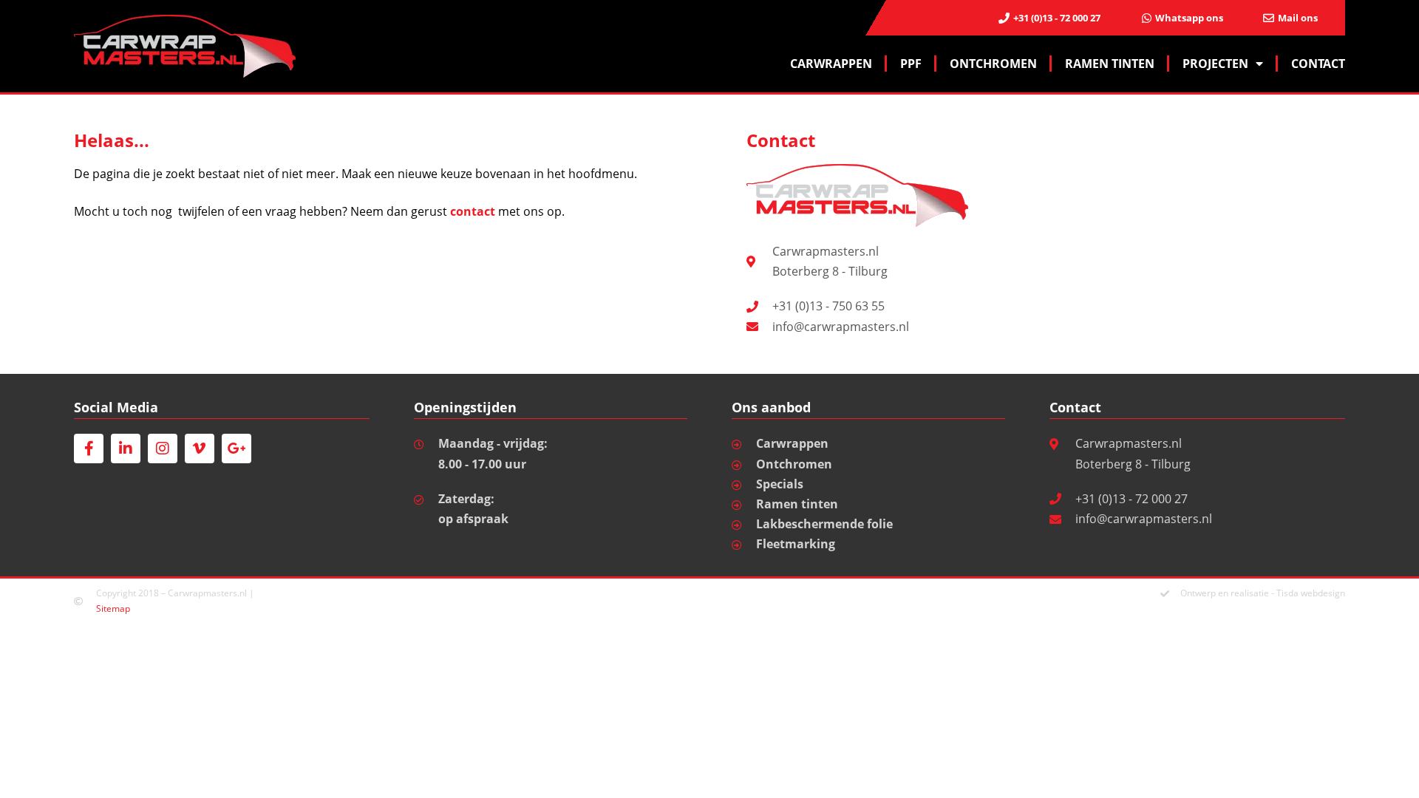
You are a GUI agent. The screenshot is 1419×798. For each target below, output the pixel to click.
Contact (1318, 63)
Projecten (1215, 63)
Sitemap (113, 608)
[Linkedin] (125, 448)
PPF (911, 63)
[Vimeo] (199, 448)
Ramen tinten (1109, 63)
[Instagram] (162, 448)
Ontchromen (993, 63)
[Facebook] (88, 448)
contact (472, 211)
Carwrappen (831, 63)
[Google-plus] (236, 448)
